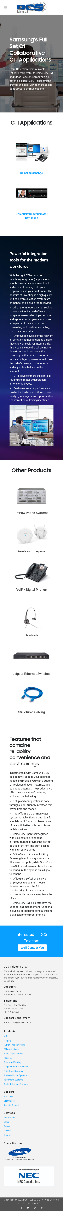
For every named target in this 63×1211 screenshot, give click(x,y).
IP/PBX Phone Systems (31, 513)
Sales (6, 1122)
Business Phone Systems (15, 1075)
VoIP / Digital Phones (31, 589)
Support (7, 1135)
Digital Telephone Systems (16, 1084)
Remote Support (11, 1105)
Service (7, 1126)
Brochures (8, 1096)
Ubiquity (7, 1040)
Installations (9, 1117)
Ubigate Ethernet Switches (31, 674)
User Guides (9, 1101)
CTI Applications (11, 1049)
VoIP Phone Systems (13, 1080)
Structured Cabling (31, 712)
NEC (5, 1036)
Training (7, 1131)
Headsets (31, 635)
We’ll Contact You (32, 947)
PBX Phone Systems (13, 1071)
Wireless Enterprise (31, 551)
